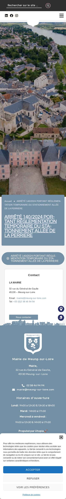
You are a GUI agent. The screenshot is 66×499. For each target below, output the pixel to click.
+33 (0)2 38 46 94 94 (24, 301)
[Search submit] (48, 6)
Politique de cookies (31, 495)
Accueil (8, 201)
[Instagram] (16, 15)
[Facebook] (11, 15)
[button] (61, 437)
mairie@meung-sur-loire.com (31, 298)
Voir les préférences (33, 487)
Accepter (33, 469)
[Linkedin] (6, 15)
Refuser (33, 478)
